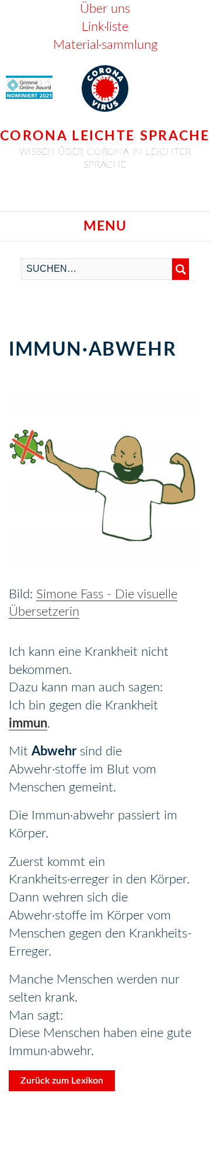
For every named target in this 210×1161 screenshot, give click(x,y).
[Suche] (180, 269)
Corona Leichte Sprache (105, 136)
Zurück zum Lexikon (61, 1080)
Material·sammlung (105, 44)
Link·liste (105, 26)
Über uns (105, 8)
